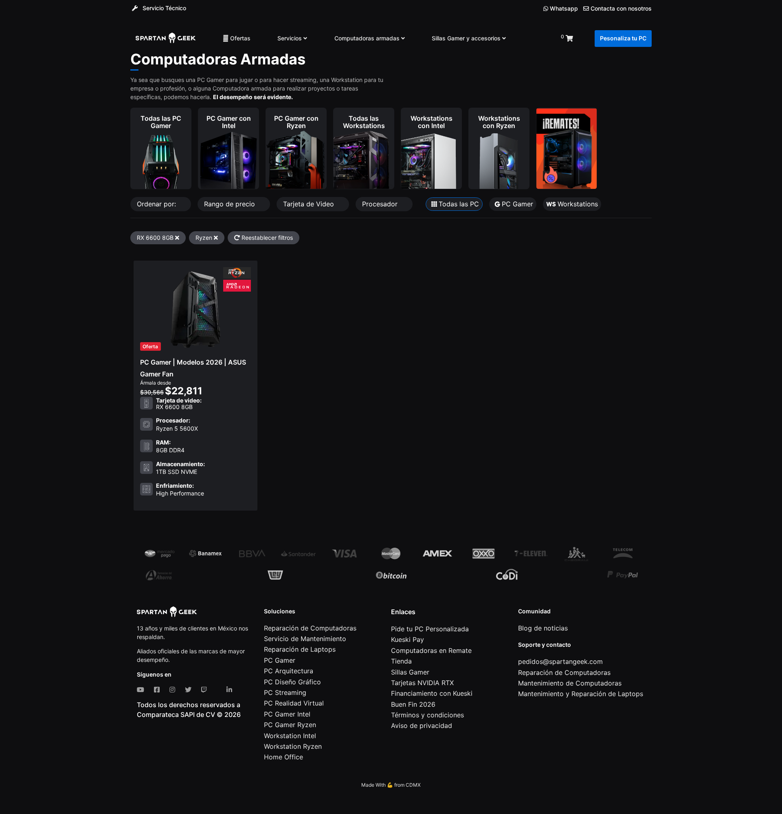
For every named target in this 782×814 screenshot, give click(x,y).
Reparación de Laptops (300, 649)
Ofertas (239, 38)
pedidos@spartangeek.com (560, 661)
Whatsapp (563, 8)
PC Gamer (279, 660)
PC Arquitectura (288, 671)
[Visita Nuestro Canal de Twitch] (205, 690)
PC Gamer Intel (287, 714)
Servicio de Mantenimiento (305, 639)
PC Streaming (285, 692)
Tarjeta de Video (309, 204)
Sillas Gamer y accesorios (467, 38)
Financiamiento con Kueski (431, 693)
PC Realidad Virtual (294, 703)
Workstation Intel (290, 736)
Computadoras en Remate (431, 650)
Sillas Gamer (410, 672)
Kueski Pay (407, 639)
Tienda (401, 661)
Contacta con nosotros (620, 8)
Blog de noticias (543, 628)
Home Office (283, 757)
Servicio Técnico (163, 7)
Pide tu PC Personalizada (430, 629)
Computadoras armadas (367, 38)
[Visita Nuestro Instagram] (173, 690)
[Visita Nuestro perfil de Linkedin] (230, 690)
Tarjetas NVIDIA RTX (422, 683)
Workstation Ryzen (293, 746)
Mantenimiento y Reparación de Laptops (580, 694)
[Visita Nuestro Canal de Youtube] (142, 690)
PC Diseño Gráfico (292, 682)
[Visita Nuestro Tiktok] (218, 690)
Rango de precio (230, 204)
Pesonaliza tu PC (623, 38)
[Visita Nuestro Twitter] (190, 690)
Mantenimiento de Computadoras (570, 683)
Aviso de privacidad (421, 725)
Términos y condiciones (427, 715)
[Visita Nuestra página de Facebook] (158, 690)
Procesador (381, 204)
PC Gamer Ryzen (290, 725)
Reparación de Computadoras (310, 628)
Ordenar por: (157, 204)
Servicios (290, 38)
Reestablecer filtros (266, 237)
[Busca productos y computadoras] (533, 38)
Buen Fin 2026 (413, 704)
